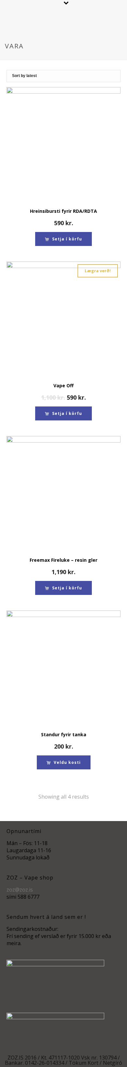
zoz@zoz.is (20, 889)
